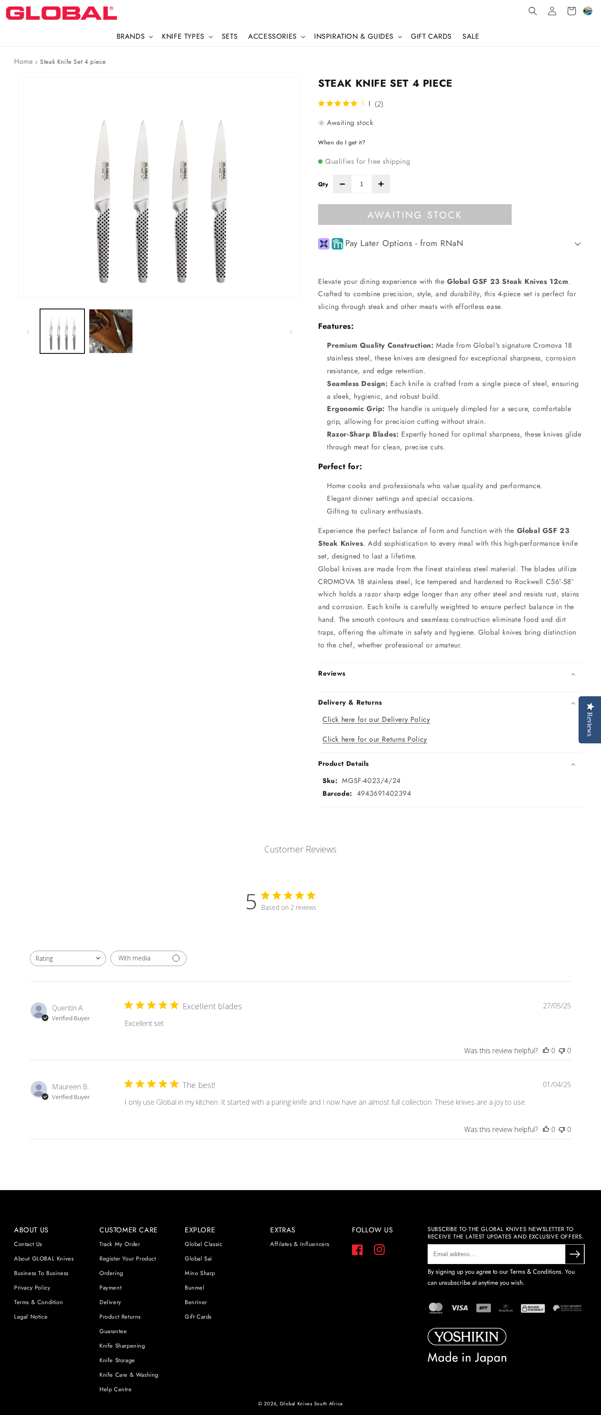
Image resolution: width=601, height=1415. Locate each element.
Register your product (127, 1258)
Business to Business (41, 1273)
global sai (198, 1258)
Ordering (111, 1273)
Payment (110, 1287)
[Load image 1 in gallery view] (62, 331)
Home (23, 61)
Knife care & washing (128, 1375)
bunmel (195, 1287)
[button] (134, 37)
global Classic (203, 1244)
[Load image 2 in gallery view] (111, 331)
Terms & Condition (38, 1302)
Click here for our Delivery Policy (376, 719)
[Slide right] (290, 331)
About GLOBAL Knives (43, 1258)
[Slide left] (28, 331)
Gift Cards (198, 1316)
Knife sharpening (122, 1345)
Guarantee (113, 1331)
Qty (323, 184)
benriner (196, 1302)
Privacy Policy (32, 1287)
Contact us (28, 1244)
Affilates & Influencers (300, 1244)
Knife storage (117, 1360)
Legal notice (31, 1316)
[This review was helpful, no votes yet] (546, 1050)
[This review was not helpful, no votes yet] (562, 1050)
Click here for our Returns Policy (374, 739)
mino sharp (200, 1273)
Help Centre (115, 1389)
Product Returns (120, 1316)
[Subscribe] (574, 1254)
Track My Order (119, 1244)
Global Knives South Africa (311, 1403)
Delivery (110, 1302)
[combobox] (68, 958)
